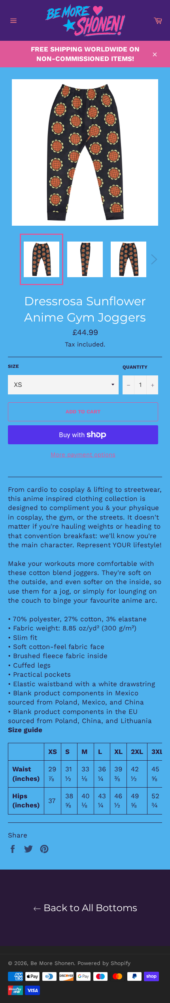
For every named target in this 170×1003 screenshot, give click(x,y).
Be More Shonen (52, 963)
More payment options (83, 454)
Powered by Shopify (103, 963)
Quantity (135, 367)
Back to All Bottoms (89, 908)
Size (13, 366)
